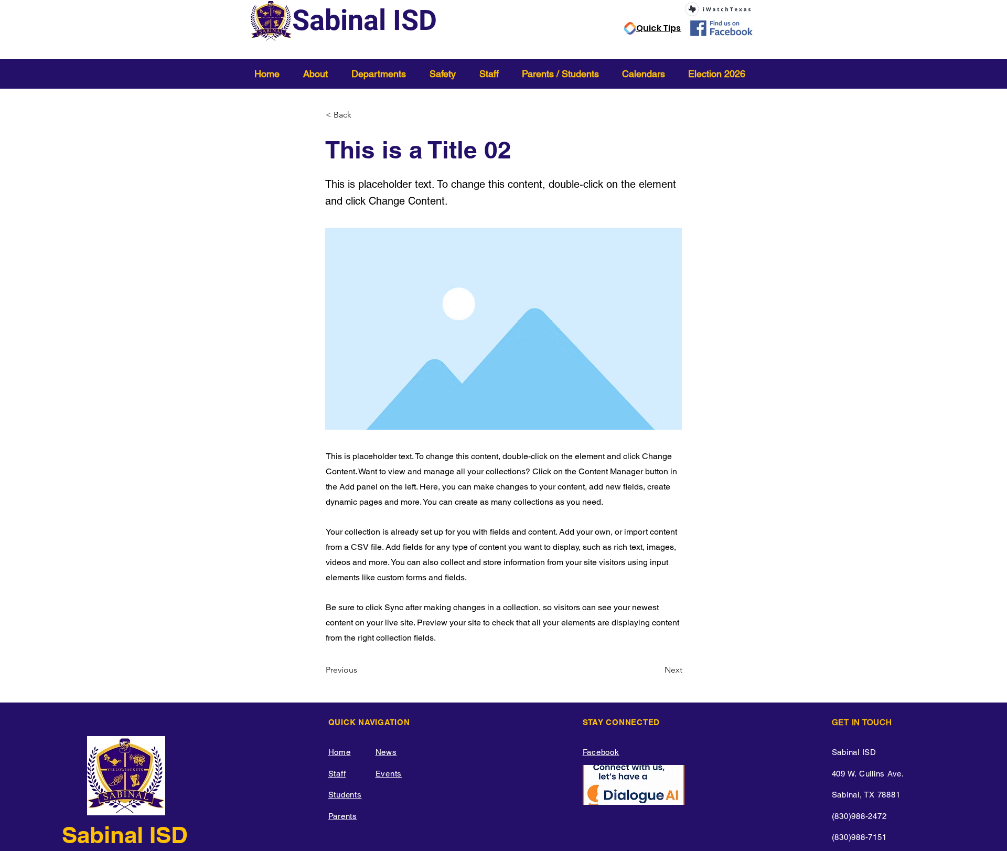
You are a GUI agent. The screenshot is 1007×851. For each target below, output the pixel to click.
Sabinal (105, 834)
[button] (319, 74)
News (386, 752)
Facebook (601, 752)
